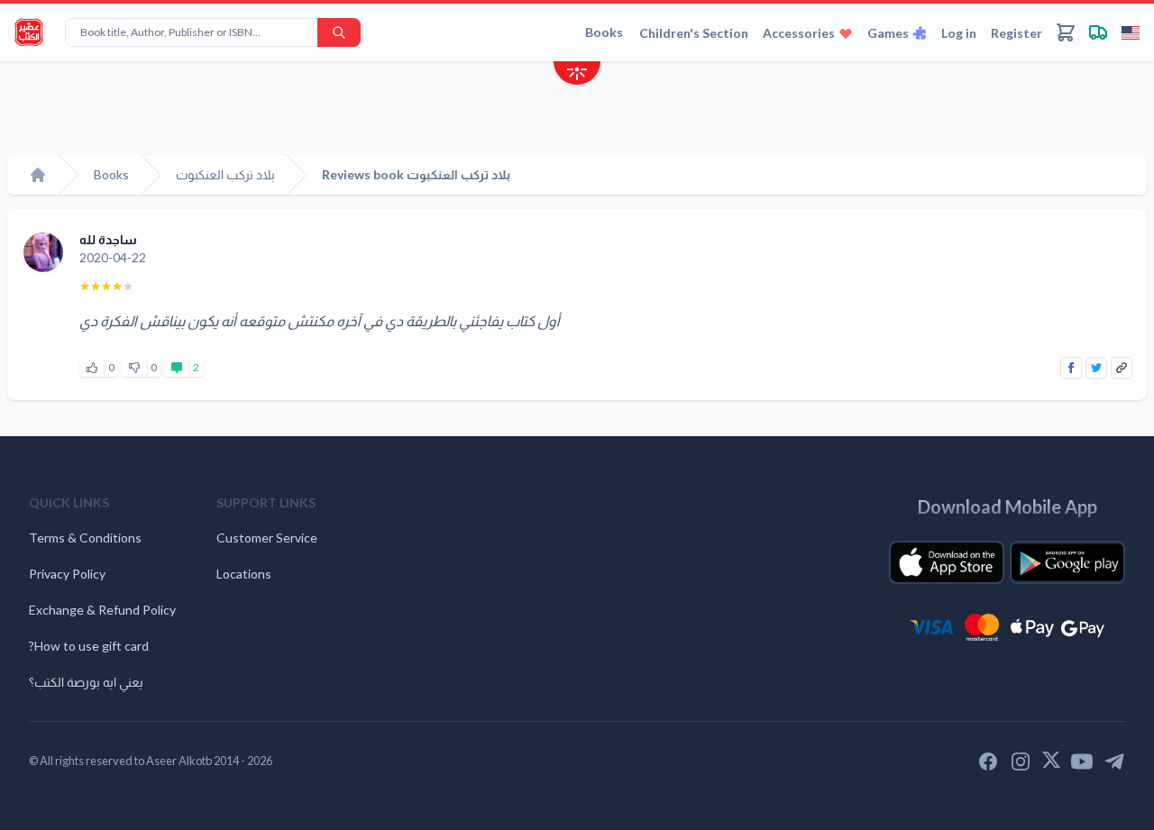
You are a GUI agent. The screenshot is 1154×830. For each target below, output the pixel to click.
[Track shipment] (1098, 32)
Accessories (799, 33)
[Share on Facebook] (1071, 368)
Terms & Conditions (85, 537)
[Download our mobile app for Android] (1067, 562)
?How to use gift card (89, 645)
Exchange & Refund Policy (102, 609)
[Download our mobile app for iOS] (946, 562)
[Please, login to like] (92, 368)
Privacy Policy (67, 573)
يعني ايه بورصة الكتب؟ (86, 681)
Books (604, 32)
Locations (243, 573)
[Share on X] (1096, 368)
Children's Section (693, 33)
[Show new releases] (577, 75)
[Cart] (1065, 32)
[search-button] (339, 32)
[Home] (38, 175)
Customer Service (266, 537)
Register (1016, 33)
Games (888, 33)
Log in (958, 33)
